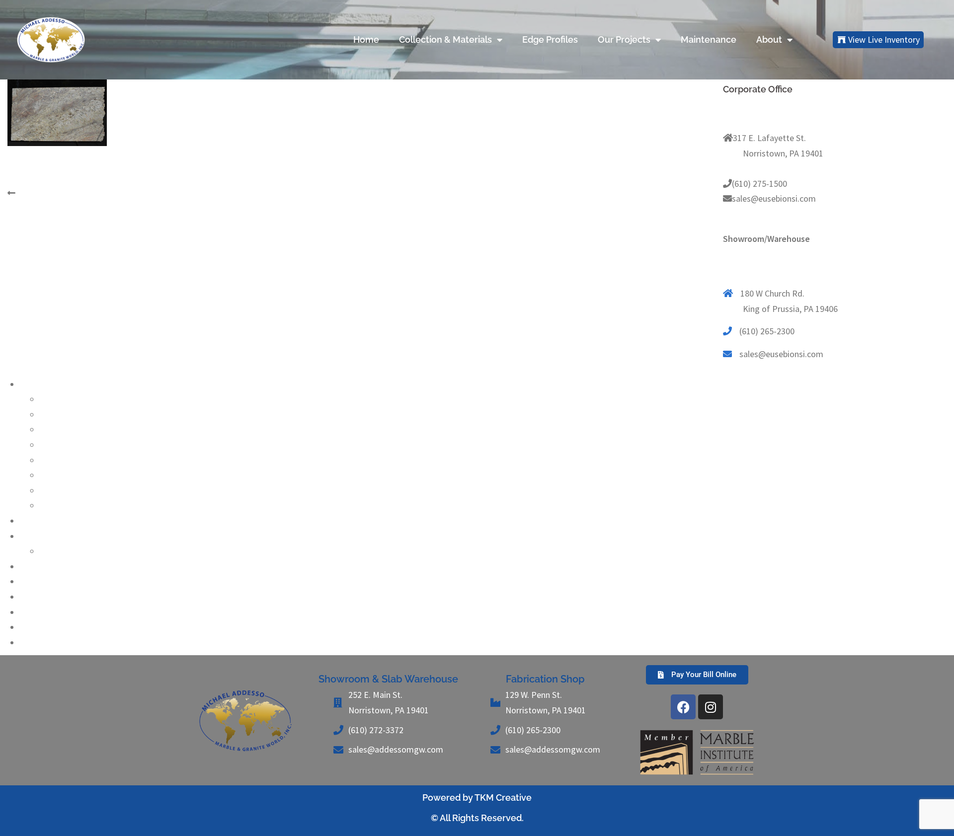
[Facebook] (683, 706)
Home (366, 39)
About (769, 39)
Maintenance (708, 39)
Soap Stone (61, 490)
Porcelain (37, 521)
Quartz (32, 536)
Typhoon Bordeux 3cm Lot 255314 (81, 193)
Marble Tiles (42, 612)
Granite (53, 399)
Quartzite (57, 460)
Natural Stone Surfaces (63, 384)
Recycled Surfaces (53, 581)
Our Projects (624, 39)
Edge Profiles (550, 39)
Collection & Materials (445, 39)
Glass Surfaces (47, 566)
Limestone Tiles (50, 597)
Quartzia (56, 551)
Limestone (60, 414)
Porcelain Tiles (47, 642)
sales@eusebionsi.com (774, 198)
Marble (52, 429)
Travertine (59, 505)
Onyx (49, 445)
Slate (49, 475)
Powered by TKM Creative (477, 797)
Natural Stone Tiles (55, 627)
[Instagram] (710, 706)
